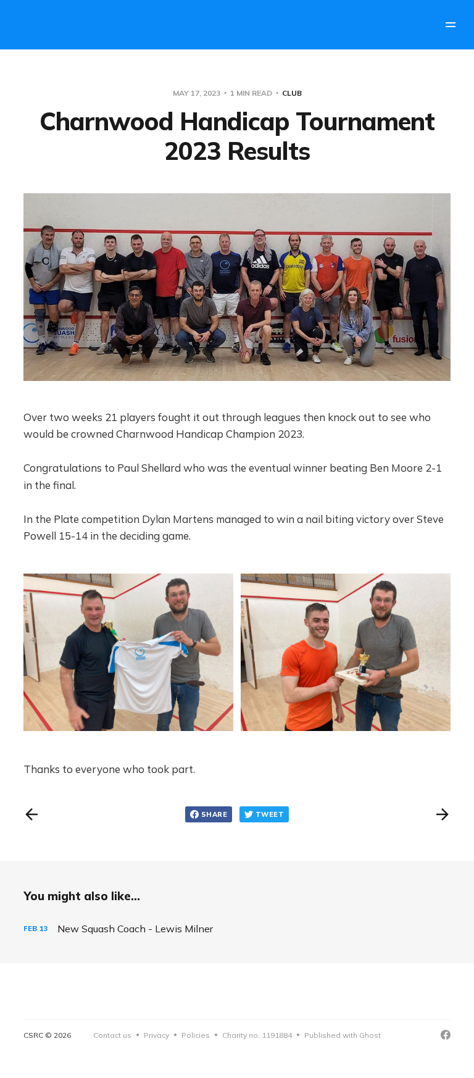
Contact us (112, 1035)
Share (214, 814)
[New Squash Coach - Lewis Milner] (236, 929)
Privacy (156, 1035)
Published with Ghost (342, 1035)
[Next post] (442, 814)
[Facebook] (446, 1035)
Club (292, 93)
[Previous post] (31, 814)
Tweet (270, 814)
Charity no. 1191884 (257, 1035)
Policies (195, 1035)
